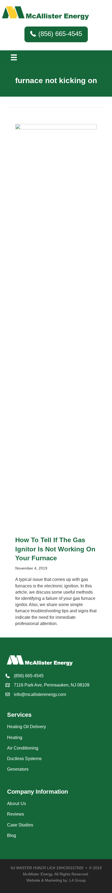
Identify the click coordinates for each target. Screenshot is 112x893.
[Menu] (13, 57)
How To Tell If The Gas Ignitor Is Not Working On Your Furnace (55, 549)
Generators (18, 769)
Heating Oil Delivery (26, 726)
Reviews (15, 814)
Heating (14, 737)
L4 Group (77, 880)
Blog (11, 835)
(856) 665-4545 (28, 675)
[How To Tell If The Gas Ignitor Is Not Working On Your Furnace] (56, 327)
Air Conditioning (22, 748)
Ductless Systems (24, 758)
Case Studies (20, 825)
